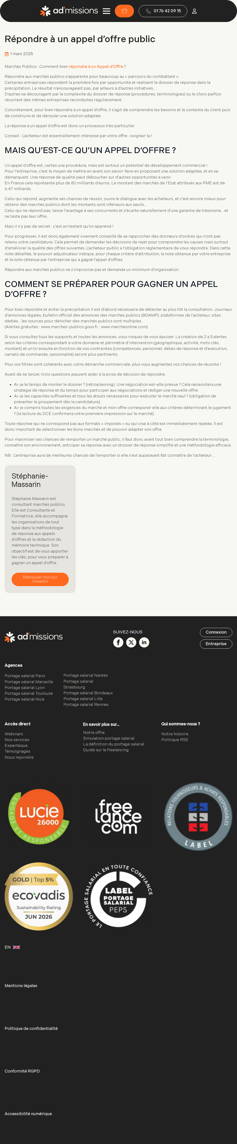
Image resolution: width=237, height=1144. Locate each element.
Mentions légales (21, 985)
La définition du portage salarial (113, 744)
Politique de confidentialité (31, 1028)
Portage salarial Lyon (25, 687)
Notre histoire (174, 734)
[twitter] (131, 642)
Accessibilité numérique (28, 1113)
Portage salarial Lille (83, 698)
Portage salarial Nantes (85, 675)
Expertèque (16, 745)
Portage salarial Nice (24, 699)
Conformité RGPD (22, 1071)
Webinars (14, 734)
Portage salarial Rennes (86, 704)
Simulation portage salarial (108, 738)
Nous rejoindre (19, 757)
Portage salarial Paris (25, 675)
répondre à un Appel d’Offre (96, 66)
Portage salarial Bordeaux (88, 693)
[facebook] (118, 642)
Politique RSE (174, 739)
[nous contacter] (124, 11)
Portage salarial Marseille (29, 681)
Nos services (17, 739)
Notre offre (94, 732)
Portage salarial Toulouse (29, 693)
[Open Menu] (106, 11)
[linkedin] (144, 642)
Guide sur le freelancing (106, 750)
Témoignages (17, 751)
